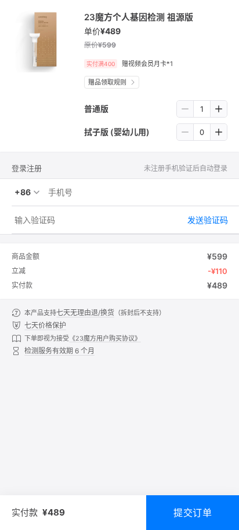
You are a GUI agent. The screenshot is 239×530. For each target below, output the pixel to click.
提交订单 (192, 512)
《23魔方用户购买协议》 (105, 338)
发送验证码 (207, 220)
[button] (185, 109)
